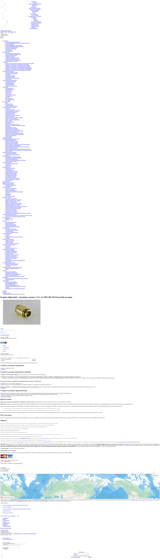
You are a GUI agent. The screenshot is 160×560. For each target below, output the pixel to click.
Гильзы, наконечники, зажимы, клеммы (14, 117)
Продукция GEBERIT (10, 250)
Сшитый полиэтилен (7, 162)
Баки (7, 102)
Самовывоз (36, 20)
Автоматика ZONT (10, 84)
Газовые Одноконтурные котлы (12, 57)
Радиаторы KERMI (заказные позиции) (14, 45)
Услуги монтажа (33, 13)
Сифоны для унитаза (10, 240)
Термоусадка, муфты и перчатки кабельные (15, 134)
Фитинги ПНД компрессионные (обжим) (14, 191)
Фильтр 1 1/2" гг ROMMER (16, 501)
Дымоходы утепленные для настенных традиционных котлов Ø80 (20, 63)
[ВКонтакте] (1, 342)
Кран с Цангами (9, 180)
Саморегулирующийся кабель (12, 232)
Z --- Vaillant (8, 100)
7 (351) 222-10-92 (4, 530)
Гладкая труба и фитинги (11, 153)
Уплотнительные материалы (9, 262)
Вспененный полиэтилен (11, 228)
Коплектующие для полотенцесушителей (14, 236)
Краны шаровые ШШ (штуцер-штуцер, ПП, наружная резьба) (19, 150)
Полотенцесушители (7, 233)
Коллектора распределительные (12, 78)
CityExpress (45, 441)
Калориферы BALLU (10, 89)
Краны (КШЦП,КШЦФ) (11, 140)
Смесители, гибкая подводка (9, 244)
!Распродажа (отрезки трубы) (12, 163)
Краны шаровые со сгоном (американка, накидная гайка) (18, 149)
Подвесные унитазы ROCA (11, 252)
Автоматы (8, 108)
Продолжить (5, 539)
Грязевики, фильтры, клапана (12, 72)
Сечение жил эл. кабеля (11, 94)
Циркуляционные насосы (11, 222)
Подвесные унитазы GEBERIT (12, 254)
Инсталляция (8, 259)
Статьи (33, 12)
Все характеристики (4, 334)
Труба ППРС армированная (11, 159)
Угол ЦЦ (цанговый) (10, 170)
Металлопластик (6, 167)
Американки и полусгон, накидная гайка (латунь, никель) (18, 213)
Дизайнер (8, 237)
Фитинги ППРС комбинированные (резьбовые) (16, 160)
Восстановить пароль (75, 557)
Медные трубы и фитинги (8, 182)
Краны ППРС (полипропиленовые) (13, 156)
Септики (7, 287)
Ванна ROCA (8, 261)
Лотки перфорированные (11, 127)
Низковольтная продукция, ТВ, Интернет (14, 130)
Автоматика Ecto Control (11, 81)
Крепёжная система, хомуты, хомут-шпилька (15, 276)
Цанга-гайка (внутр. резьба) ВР (12, 178)
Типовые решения (35, 10)
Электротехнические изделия (9, 107)
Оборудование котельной (8, 71)
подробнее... (13, 516)
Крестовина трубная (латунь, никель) (13, 199)
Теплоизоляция (6, 227)
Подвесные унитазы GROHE (12, 257)
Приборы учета (9, 186)
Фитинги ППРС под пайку (11, 161)
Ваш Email (5, 544)
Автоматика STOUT (10, 82)
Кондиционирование (7, 137)
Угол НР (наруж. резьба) (11, 177)
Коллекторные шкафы (10, 75)
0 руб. (1, 37)
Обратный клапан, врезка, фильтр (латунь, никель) (16, 206)
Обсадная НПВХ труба (10, 284)
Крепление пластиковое (11, 271)
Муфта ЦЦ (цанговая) (10, 168)
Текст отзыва (6, 547)
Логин (75, 553)
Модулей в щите (9, 98)
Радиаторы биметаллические (12, 47)
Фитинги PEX (9, 165)
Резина (7, 269)
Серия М (7, 235)
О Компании (33, 1)
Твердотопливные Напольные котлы (13, 54)
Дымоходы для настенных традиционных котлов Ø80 (17, 64)
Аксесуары (8, 246)
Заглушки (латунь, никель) (11, 198)
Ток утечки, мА (9, 96)
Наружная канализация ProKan (12, 285)
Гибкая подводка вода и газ (11, 248)
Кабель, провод (9, 120)
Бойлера (7, 219)
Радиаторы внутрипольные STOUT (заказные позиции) (17, 43)
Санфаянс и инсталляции (8, 249)
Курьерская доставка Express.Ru (134, 441)
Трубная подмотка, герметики (12, 263)
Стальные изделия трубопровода (10, 214)
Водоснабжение (6, 101)
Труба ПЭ (8, 192)
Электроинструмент (10, 121)
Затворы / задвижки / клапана (12, 141)
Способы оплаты (34, 24)
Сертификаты (35, 4)
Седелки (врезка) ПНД (10, 196)
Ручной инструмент (10, 279)
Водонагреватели (6, 217)
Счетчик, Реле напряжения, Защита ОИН (14, 133)
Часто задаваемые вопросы (35, 8)
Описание (4, 345)
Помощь (35, 18)
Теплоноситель (9, 49)
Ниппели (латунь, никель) (11, 201)
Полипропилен (6, 155)
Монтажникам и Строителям (35, 16)
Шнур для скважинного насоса (12, 275)
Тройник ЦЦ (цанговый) (11, 173)
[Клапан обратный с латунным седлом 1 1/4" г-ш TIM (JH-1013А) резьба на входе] (11, 312)
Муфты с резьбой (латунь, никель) (13, 200)
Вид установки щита (10, 99)
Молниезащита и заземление (12, 128)
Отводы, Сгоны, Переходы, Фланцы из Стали (15, 216)
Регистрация (35, 28)
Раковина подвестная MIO (11, 251)
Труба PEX (8, 164)
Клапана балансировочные (11, 147)
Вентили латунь (9, 151)
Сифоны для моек (9, 241)
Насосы (4, 221)
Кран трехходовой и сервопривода (13, 145)
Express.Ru (49, 441)
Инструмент (5, 277)
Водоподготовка (9, 103)
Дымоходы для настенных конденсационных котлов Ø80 (18, 66)
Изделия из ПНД (6, 187)
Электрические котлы (10, 56)
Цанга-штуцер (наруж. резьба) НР (13, 179)
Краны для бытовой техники (12, 142)
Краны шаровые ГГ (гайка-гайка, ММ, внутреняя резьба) (18, 144)
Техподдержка (34, 7)
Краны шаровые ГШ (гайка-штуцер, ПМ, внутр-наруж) (17, 146)
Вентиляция (5, 87)
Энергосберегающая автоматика (10, 80)
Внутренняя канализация (11, 281)
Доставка (35, 19)
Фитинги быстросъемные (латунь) (13, 208)
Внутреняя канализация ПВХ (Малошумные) (15, 288)
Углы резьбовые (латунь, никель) (13, 205)
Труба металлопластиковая (11, 174)
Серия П (7, 234)
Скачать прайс (3, 31)
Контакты (34, 27)
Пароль (75, 554)
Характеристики (6, 347)
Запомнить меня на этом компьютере (81, 555)
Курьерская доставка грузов (123, 441)
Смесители (8, 245)
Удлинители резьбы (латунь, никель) (13, 207)
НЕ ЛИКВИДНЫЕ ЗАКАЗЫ (25, 438)
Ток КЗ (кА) (8, 92)
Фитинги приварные (10, 189)
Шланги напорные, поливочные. (13, 268)
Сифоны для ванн (9, 242)
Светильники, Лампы (10, 116)
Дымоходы (5, 62)
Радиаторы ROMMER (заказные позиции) (15, 46)
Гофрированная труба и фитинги (13, 154)
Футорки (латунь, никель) (11, 209)
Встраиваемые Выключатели (12, 111)
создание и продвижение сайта (29, 533)
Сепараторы (8, 74)
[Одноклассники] (3, 342)
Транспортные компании (36, 22)
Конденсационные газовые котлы (13, 53)
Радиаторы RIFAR (9, 44)
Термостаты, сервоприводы (11, 85)
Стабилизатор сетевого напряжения (13, 60)
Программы (34, 11)
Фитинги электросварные (11, 190)
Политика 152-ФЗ (35, 26)
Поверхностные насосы (11, 224)
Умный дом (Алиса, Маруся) (12, 118)
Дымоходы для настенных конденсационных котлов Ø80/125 (19, 67)
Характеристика (9, 91)
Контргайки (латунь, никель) (12, 212)
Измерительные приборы (8, 183)
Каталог (33, 6)
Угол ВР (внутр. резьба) (11, 176)
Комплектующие (9, 51)
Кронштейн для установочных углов (13, 273)
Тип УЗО (7, 97)
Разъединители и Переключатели (13, 115)
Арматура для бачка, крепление (12, 243)
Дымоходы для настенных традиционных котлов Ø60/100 (18, 65)
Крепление (8, 126)
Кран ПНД (8, 195)
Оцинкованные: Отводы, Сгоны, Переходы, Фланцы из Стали (19, 215)
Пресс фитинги (9, 169)
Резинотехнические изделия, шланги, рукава (12, 267)
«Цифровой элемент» (18, 533)
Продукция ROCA (9, 253)
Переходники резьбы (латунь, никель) (14, 203)
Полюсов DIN (9, 90)
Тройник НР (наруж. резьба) (12, 172)
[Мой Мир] (4, 342)
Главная (4, 290)
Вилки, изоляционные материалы (13, 110)
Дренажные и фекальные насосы (13, 226)
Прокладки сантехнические (11, 264)
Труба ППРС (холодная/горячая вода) (13, 158)
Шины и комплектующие (11, 135)
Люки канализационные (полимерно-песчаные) (16, 286)
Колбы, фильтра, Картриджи (12, 106)
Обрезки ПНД (9, 194)
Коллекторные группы (10, 76)
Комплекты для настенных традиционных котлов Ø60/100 (18, 70)
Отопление (5, 40)
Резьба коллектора (9, 88)
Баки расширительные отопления (13, 42)
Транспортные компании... (6, 396)
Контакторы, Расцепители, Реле (12, 124)
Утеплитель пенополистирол (12, 230)
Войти (31, 28)
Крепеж (4, 270)
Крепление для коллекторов (11, 272)
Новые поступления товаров (35, 3)
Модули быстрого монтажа (11, 73)
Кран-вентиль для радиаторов (12, 143)
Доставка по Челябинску (36, 21)
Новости (35, 2)
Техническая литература (35, 9)
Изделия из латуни (7, 197)
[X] (5, 342)
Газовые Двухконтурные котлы (12, 58)
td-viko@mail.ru (13, 450)
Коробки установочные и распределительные (15, 125)
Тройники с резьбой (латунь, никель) (13, 204)
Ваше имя (8, 543)
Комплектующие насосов (11, 225)
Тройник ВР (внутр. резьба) (11, 171)
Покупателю (33, 17)
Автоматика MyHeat (10, 83)
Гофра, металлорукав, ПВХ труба (13, 119)
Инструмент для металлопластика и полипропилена (17, 278)
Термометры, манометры (11, 185)
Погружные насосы (10, 223)
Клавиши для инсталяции (11, 258)
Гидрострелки (8, 79)
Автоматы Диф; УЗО (10, 109)
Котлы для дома (6, 52)
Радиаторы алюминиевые (11, 48)
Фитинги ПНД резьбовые (11, 188)
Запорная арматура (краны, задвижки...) (11, 138)
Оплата (4, 351)
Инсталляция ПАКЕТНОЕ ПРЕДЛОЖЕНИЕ (15, 260)
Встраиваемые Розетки (10, 112)
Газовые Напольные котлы (11, 55)
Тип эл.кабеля (9, 93)
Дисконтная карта (35, 25)
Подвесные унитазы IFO (11, 255)
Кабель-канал (8, 123)
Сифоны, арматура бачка (8, 239)
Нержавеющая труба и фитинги (10, 152)
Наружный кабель (9, 231)
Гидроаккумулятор (9, 105)
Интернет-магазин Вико (5, 30)
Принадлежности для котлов (12, 61)
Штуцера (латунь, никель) (11, 210)
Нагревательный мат (10, 114)
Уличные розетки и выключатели (13, 129)
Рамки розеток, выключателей (12, 132)
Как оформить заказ (12, 31)
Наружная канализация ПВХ (12, 283)
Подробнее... (3, 369)
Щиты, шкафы (9, 136)
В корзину (10, 539)
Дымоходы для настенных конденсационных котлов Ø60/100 (19, 69)
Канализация (6, 280)
